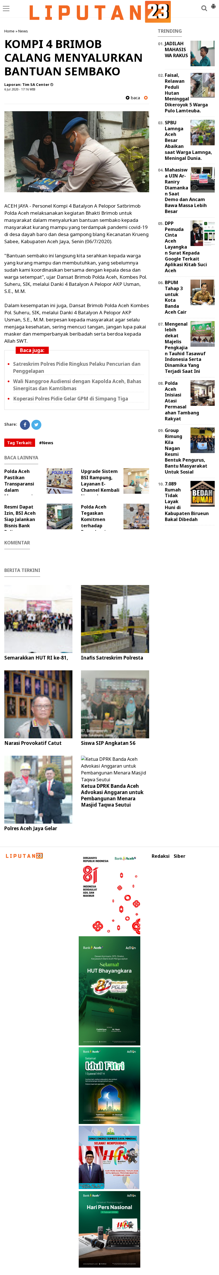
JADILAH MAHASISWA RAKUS (176, 49)
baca (134, 97)
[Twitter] (36, 425)
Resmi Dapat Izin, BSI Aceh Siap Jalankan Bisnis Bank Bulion (20, 519)
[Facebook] (25, 425)
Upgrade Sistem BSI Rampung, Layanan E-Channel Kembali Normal (100, 483)
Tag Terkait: (19, 442)
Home (9, 31)
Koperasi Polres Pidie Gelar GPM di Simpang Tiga (70, 398)
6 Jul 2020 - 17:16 (16, 89)
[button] (213, 4)
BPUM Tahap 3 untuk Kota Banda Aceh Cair (175, 297)
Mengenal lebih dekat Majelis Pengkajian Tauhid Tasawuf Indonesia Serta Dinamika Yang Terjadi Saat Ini (185, 347)
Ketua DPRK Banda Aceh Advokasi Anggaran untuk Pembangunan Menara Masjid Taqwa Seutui (112, 795)
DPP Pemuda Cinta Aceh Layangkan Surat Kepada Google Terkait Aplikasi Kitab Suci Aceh (186, 247)
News (23, 31)
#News (46, 442)
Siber (179, 856)
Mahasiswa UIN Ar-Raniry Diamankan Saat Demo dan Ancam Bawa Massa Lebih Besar (186, 190)
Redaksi (161, 856)
